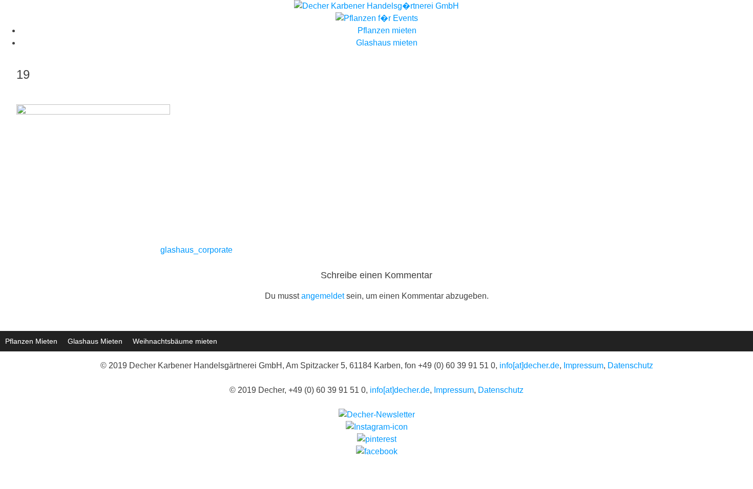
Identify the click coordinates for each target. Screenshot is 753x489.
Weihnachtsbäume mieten (175, 341)
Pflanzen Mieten (31, 341)
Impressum (583, 365)
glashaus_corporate (196, 250)
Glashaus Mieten (95, 341)
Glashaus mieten (386, 42)
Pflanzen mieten (387, 30)
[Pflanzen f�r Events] (377, 18)
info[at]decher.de (529, 365)
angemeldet (322, 296)
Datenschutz (630, 365)
